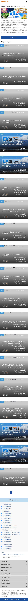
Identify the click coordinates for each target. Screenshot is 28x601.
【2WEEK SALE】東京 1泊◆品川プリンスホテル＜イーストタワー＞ (14, 54)
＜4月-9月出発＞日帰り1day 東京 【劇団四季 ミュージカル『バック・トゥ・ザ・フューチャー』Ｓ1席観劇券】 (14, 432)
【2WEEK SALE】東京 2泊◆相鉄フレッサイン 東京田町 (14, 255)
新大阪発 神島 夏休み (7, 546)
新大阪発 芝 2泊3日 (7, 520)
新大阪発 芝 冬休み (7, 504)
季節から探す (4, 570)
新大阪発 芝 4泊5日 (7, 515)
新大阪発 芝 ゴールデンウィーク (10, 530)
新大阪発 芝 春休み (7, 508)
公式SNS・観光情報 (5, 583)
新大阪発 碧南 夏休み (7, 548)
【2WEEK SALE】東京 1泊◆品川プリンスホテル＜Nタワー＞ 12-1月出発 (14, 299)
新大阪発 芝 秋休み (7, 506)
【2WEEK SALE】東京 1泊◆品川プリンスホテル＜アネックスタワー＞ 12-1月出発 (14, 477)
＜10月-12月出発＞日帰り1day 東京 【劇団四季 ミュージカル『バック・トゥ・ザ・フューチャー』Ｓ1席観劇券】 (13, 455)
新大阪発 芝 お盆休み (7, 513)
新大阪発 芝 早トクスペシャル (10, 527)
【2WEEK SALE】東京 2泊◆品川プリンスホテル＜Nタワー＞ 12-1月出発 (14, 322)
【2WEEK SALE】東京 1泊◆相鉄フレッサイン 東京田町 (14, 232)
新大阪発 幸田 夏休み (7, 544)
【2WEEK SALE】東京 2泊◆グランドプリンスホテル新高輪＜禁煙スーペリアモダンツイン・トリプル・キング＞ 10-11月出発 (14, 366)
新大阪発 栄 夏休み (7, 539)
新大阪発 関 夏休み (7, 537)
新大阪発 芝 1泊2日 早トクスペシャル (11, 534)
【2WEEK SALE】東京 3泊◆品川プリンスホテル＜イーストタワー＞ (14, 99)
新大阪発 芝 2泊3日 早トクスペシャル (11, 532)
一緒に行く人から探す (6, 577)
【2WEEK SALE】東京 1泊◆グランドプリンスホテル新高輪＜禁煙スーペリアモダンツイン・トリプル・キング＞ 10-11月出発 (14, 343)
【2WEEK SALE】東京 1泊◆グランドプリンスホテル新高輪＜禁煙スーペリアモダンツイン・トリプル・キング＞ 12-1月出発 (14, 388)
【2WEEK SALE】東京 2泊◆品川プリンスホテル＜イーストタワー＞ (14, 76)
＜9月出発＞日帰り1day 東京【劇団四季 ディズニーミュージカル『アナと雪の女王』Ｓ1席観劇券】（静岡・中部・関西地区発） (13, 143)
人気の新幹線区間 (5, 580)
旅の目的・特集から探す (6, 567)
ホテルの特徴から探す (6, 573)
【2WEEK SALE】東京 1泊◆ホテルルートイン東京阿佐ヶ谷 (14, 121)
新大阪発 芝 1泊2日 (7, 522)
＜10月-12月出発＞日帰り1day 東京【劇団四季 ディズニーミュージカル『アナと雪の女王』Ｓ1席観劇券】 (13, 165)
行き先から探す (4, 561)
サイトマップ (4, 586)
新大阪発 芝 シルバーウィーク (10, 525)
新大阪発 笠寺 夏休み (7, 541)
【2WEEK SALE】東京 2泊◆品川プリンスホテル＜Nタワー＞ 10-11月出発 (14, 210)
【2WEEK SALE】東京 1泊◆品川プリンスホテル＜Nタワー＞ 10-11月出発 (14, 188)
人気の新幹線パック (5, 564)
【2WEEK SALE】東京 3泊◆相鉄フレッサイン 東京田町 (14, 277)
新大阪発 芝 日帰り (7, 511)
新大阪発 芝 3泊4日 (7, 518)
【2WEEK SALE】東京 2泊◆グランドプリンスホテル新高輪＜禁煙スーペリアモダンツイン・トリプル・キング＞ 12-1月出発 (14, 410)
